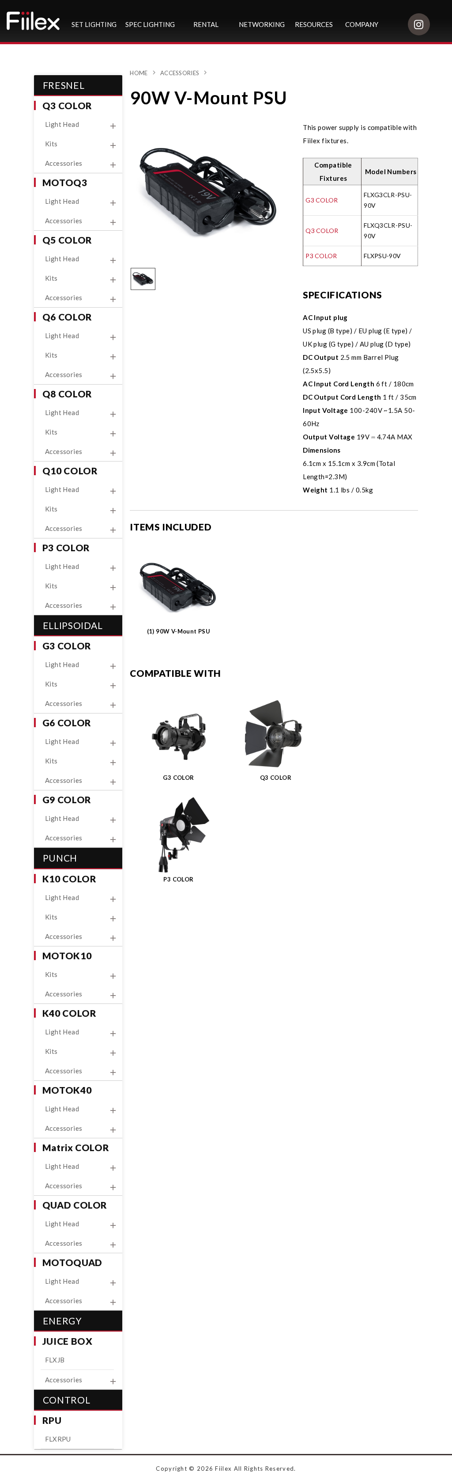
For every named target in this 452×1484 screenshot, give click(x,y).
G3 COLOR (321, 200)
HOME (138, 72)
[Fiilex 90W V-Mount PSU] (209, 191)
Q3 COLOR (321, 230)
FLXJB (55, 1360)
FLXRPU (58, 1439)
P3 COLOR (321, 255)
